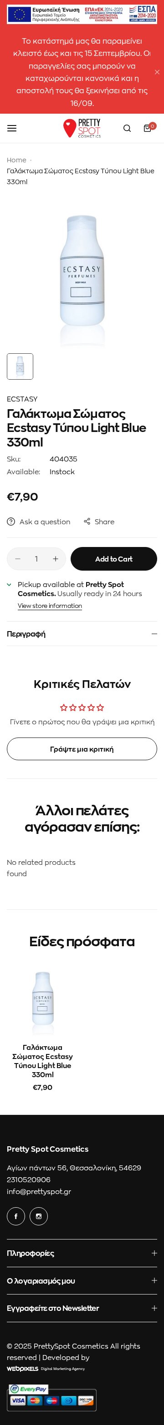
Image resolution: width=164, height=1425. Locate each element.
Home (16, 160)
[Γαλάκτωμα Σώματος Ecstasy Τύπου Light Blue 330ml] (43, 1000)
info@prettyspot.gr (39, 1191)
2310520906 (29, 1179)
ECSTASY (22, 398)
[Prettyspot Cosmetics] (82, 128)
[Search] (127, 128)
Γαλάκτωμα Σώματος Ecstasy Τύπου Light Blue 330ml (42, 1061)
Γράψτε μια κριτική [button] (82, 748)
